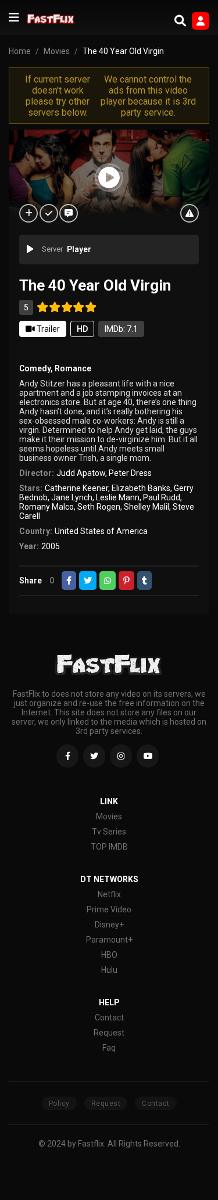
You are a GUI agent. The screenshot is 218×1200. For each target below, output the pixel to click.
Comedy (35, 368)
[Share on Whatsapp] (107, 580)
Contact (109, 1017)
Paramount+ (109, 939)
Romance (73, 368)
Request (109, 1032)
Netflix (109, 894)
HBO (109, 954)
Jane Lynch (71, 497)
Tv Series (109, 831)
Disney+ (109, 924)
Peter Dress (130, 473)
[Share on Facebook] (69, 580)
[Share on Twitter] (88, 580)
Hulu (109, 970)
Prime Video (109, 909)
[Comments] (68, 213)
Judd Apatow (80, 473)
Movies (109, 816)
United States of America (101, 531)
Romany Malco (46, 506)
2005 (50, 546)
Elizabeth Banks (141, 488)
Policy (59, 1103)
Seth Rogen (98, 506)
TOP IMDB (109, 846)
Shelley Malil (146, 506)
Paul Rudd (161, 497)
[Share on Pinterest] (126, 580)
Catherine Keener (76, 488)
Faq (109, 1047)
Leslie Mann (118, 497)
